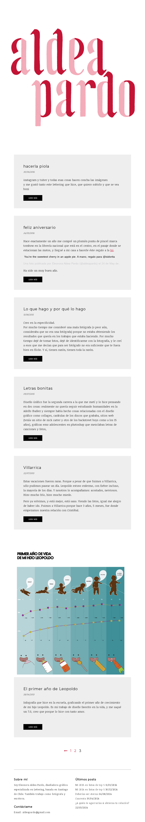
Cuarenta (80, 798)
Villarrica (32, 467)
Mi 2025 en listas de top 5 (90, 784)
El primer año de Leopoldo (50, 689)
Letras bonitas (38, 388)
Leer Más (33, 198)
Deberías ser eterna (86, 793)
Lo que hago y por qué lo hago (54, 309)
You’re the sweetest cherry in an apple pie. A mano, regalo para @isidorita (69, 256)
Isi (111, 250)
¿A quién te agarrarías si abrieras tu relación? (102, 802)
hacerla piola (36, 166)
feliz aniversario (39, 227)
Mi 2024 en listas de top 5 (90, 789)
